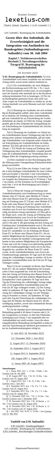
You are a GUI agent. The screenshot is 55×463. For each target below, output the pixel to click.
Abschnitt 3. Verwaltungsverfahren (27, 61)
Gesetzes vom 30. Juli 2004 (13, 373)
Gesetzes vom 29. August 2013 (15, 388)
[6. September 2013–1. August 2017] (27, 348)
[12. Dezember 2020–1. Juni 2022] (27, 338)
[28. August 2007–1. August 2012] (27, 358)
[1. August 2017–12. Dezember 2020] (27, 343)
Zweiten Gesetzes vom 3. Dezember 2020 (19, 399)
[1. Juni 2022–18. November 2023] (27, 333)
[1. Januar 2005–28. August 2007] (27, 363)
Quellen (24, 25)
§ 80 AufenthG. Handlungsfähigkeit (27, 426)
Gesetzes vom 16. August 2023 (24, 404)
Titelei (7, 25)
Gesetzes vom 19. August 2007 (15, 378)
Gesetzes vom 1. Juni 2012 (13, 383)
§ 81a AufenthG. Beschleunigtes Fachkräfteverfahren (27, 431)
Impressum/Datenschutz (27, 448)
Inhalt (15, 25)
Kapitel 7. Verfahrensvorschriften (28, 58)
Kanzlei (22, 14)
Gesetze (32, 14)
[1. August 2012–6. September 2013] (27, 353)
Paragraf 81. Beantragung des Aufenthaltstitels (28, 66)
